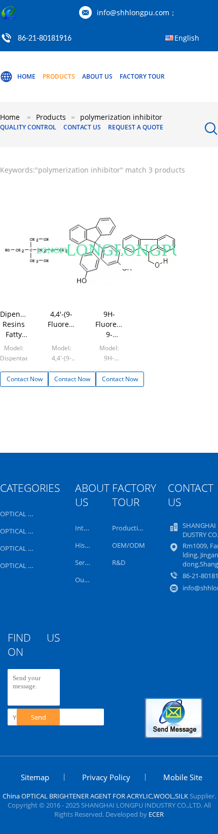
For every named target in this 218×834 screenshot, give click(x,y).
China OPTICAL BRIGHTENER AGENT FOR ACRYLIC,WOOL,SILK (95, 795)
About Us (97, 76)
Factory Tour (142, 76)
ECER (156, 814)
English (186, 38)
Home (26, 76)
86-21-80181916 (44, 38)
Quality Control (28, 127)
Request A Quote (135, 127)
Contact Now (25, 379)
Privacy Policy (106, 777)
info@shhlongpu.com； (136, 12)
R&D (118, 562)
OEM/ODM (128, 545)
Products (59, 76)
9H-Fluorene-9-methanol (111, 329)
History (86, 545)
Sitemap (35, 777)
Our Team (90, 579)
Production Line (136, 527)
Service (85, 562)
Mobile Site (182, 777)
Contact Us (82, 127)
